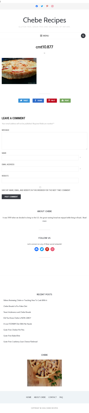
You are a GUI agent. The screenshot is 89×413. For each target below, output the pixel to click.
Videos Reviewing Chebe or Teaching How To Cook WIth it (25, 300)
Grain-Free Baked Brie (11, 336)
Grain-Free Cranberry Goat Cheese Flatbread (20, 341)
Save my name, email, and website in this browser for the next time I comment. (36, 190)
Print (67, 100)
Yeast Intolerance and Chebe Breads (17, 312)
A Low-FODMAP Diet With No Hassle (17, 324)
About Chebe (40, 397)
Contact (52, 397)
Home (28, 397)
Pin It (53, 100)
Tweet (25, 100)
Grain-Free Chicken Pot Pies (13, 330)
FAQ (61, 397)
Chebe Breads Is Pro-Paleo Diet (15, 306)
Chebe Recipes (44, 20)
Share (40, 100)
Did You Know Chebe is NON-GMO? (17, 318)
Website (5, 176)
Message (5, 130)
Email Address (8, 164)
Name (4, 153)
